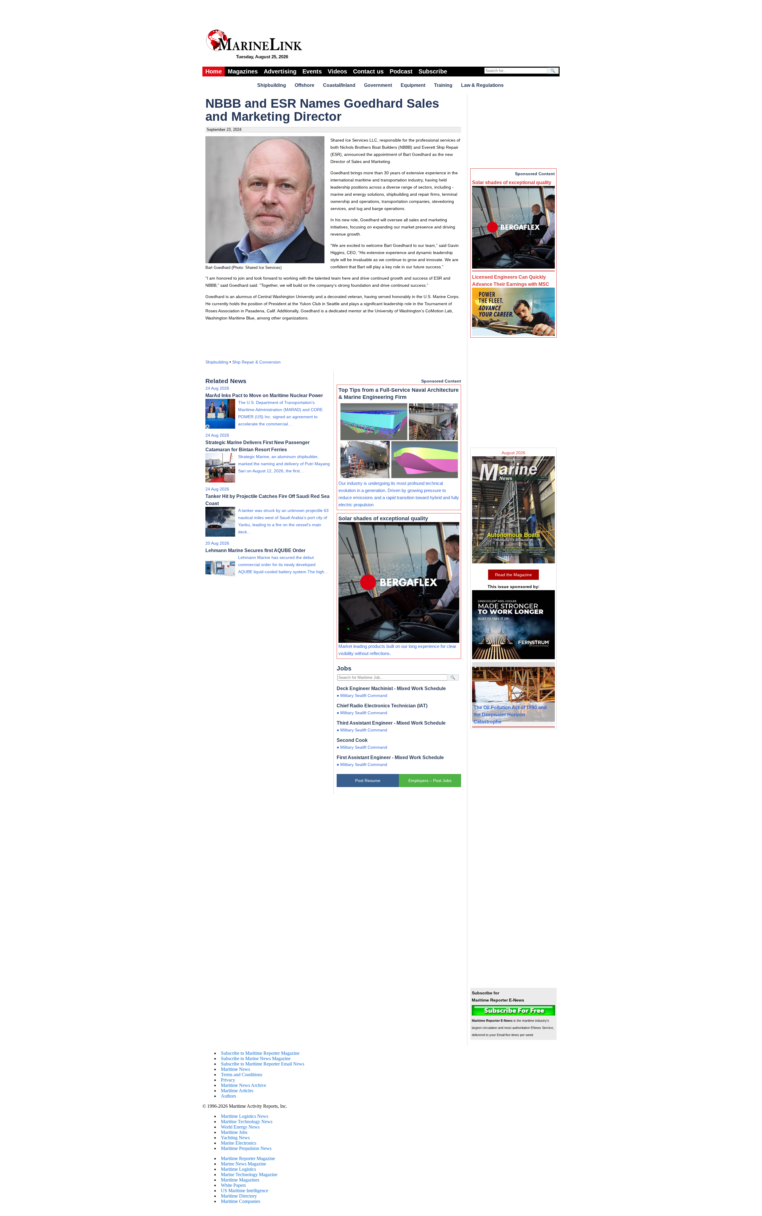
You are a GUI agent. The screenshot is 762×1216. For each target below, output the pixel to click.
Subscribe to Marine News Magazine (256, 1058)
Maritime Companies (240, 1201)
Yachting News (235, 1137)
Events (312, 71)
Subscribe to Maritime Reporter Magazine (260, 1053)
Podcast (401, 71)
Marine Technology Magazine (249, 1174)
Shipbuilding (271, 85)
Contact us (368, 71)
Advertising (280, 71)
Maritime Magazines (240, 1179)
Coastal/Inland (339, 85)
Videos (337, 71)
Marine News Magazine (243, 1163)
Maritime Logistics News (244, 1116)
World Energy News (240, 1126)
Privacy (228, 1079)
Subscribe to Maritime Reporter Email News (262, 1063)
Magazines (243, 71)
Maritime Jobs (234, 1132)
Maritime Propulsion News (246, 1148)
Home (213, 71)
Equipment (413, 85)
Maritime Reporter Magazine (248, 1158)
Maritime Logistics (238, 1169)
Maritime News (235, 1069)
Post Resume (367, 780)
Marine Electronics (238, 1143)
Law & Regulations (482, 85)
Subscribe (433, 71)
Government (378, 85)
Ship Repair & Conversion (256, 362)
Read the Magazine (513, 574)
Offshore (304, 85)
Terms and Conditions (241, 1074)
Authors (228, 1096)
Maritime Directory (239, 1195)
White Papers (233, 1185)
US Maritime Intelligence (244, 1190)
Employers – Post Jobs (430, 780)
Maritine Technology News (246, 1121)
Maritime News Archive (243, 1085)
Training (443, 85)
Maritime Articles (237, 1090)
